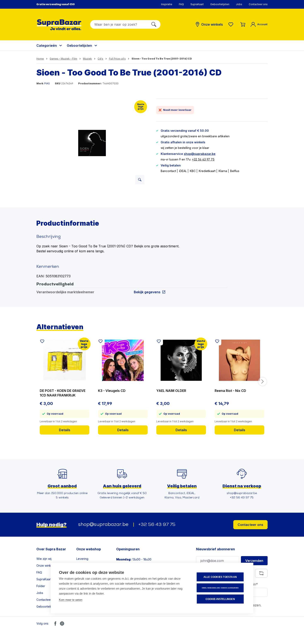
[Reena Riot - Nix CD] (239, 360)
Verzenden (254, 561)
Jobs (239, 4)
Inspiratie (166, 4)
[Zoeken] (153, 24)
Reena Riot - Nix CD (230, 391)
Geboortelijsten (219, 4)
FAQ (181, 4)
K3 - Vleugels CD (112, 391)
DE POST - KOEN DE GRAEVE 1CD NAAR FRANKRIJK (62, 393)
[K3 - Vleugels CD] (123, 360)
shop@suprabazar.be (199, 154)
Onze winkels (45, 565)
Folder (40, 586)
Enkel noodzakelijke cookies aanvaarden (220, 588)
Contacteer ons (258, 4)
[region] (92, 143)
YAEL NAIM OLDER (171, 391)
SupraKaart (197, 4)
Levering (82, 558)
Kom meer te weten (70, 599)
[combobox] (118, 24)
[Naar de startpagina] (59, 24)
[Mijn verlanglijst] (232, 24)
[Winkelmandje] (243, 24)
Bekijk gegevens (147, 292)
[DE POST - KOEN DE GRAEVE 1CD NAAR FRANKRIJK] (64, 360)
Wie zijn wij (43, 558)
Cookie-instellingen (220, 599)
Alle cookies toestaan (220, 577)
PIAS (47, 83)
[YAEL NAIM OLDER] (181, 360)
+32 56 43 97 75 (203, 159)
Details (64, 430)
